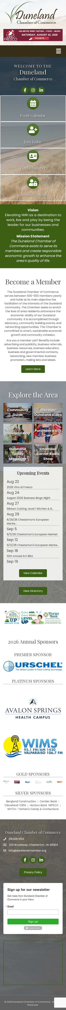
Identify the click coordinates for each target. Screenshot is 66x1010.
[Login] (33, 184)
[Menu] (58, 51)
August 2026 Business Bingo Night (28, 498)
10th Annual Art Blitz (20, 556)
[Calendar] (33, 105)
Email (10, 906)
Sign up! (33, 921)
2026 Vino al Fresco (19, 487)
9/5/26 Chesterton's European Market (32, 534)
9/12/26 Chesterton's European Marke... (33, 545)
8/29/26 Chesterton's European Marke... (28, 521)
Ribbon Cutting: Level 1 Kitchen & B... (30, 509)
